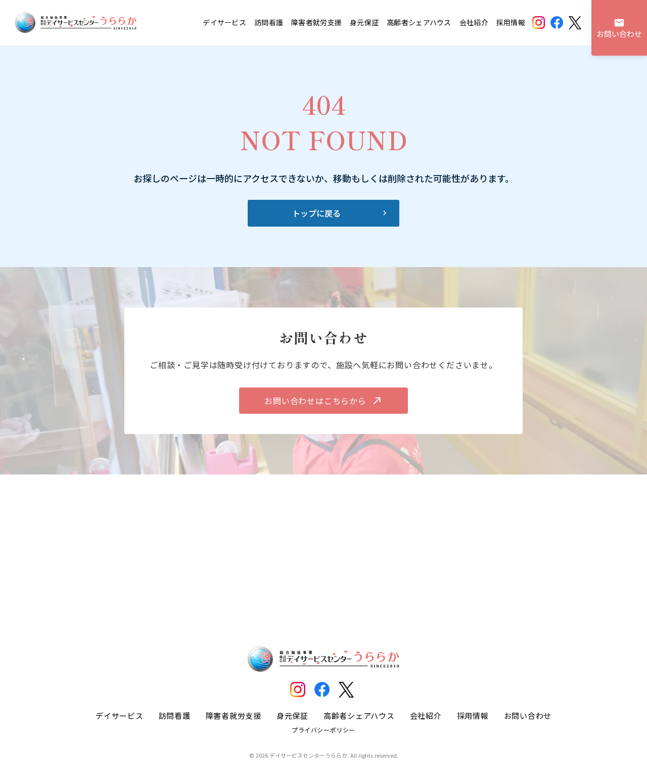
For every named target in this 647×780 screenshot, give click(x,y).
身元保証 (364, 22)
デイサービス (224, 22)
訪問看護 (268, 22)
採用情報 (510, 22)
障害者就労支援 (316, 22)
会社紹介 (473, 22)
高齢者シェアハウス (419, 22)
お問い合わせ (528, 715)
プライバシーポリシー (323, 729)
